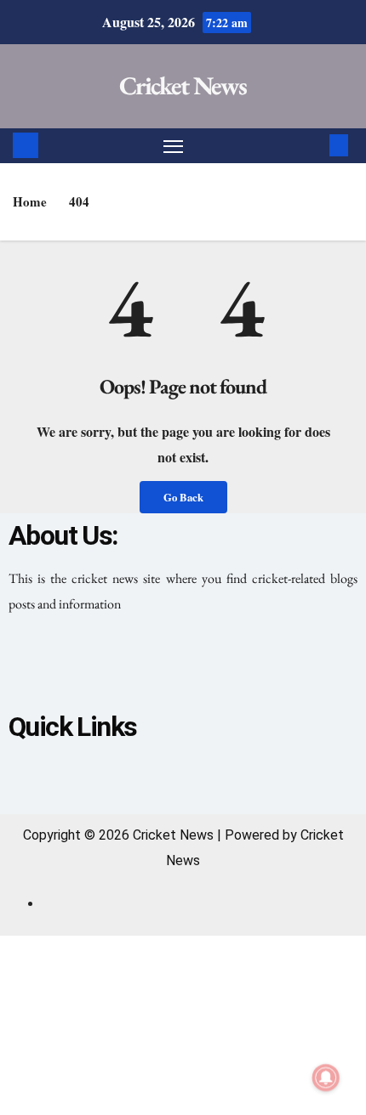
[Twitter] (183, 666)
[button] (313, 145)
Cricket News (183, 85)
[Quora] (254, 666)
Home (30, 201)
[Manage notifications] (326, 1077)
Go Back (183, 497)
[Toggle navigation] (173, 146)
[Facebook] (111, 666)
